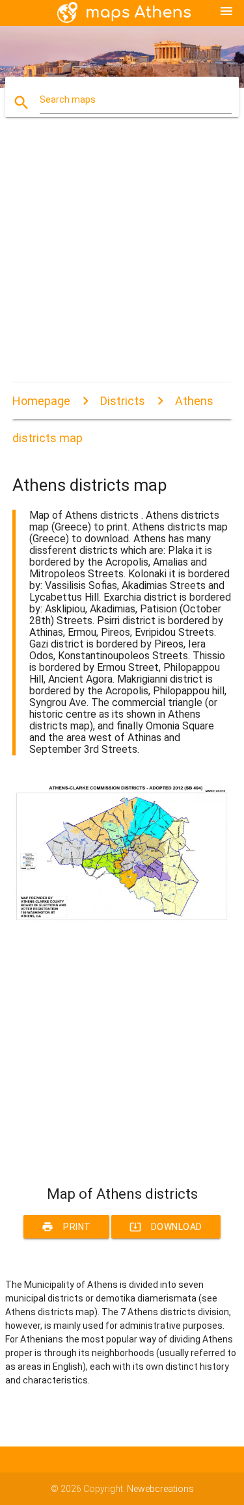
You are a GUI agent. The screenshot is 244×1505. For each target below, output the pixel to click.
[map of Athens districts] (122, 919)
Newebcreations (160, 1489)
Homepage (41, 401)
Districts (122, 401)
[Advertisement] (122, 261)
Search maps (68, 99)
